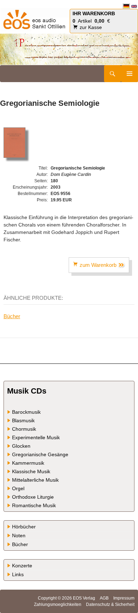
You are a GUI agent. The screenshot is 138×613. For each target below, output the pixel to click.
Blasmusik (23, 420)
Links (18, 574)
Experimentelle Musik (36, 437)
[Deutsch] (126, 5)
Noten (18, 535)
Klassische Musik (31, 471)
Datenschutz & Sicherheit (110, 604)
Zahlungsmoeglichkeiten (57, 604)
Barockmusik (26, 412)
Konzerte (22, 565)
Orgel (18, 488)
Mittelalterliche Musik (35, 480)
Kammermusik (28, 463)
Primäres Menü (129, 73)
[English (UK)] (134, 6)
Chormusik (24, 429)
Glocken (21, 446)
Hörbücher (24, 526)
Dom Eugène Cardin (71, 174)
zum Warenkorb (98, 265)
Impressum (123, 598)
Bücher (12, 316)
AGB (104, 598)
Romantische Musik (34, 505)
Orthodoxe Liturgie (33, 497)
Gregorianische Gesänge (40, 454)
